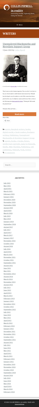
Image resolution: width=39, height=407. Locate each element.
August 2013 (8, 285)
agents (7, 129)
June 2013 (7, 290)
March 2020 (8, 213)
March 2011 (8, 356)
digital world (8, 132)
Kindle (5, 147)
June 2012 (7, 315)
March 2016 (8, 255)
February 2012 (9, 326)
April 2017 (7, 233)
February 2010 (9, 392)
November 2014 (10, 274)
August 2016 (8, 246)
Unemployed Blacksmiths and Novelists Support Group (19, 45)
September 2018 (10, 224)
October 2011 (9, 337)
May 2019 (7, 219)
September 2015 (10, 263)
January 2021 (9, 197)
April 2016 (7, 252)
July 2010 (7, 378)
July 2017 (7, 230)
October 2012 (9, 307)
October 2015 (9, 260)
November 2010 (10, 367)
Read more (19, 114)
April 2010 (7, 386)
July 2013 (7, 287)
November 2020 (10, 202)
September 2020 (10, 205)
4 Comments (10, 153)
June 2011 (7, 348)
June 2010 (7, 381)
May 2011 (7, 351)
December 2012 (9, 304)
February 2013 (9, 298)
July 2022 (7, 183)
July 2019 (7, 216)
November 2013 (10, 282)
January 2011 (9, 362)
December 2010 (9, 364)
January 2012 (9, 329)
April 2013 (7, 293)
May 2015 (7, 271)
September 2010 (10, 373)
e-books (20, 141)
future (26, 141)
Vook (22, 150)
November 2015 (10, 257)
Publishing (14, 135)
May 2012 (7, 318)
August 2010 (8, 375)
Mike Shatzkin (14, 147)
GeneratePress (19, 404)
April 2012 (7, 320)
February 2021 (9, 194)
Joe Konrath (30, 144)
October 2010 (9, 370)
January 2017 (9, 238)
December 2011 (9, 331)
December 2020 (9, 200)
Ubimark (15, 150)
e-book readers (20, 132)
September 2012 (10, 309)
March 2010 (8, 389)
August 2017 (8, 227)
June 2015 (7, 268)
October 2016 (9, 244)
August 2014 (8, 277)
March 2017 (8, 235)
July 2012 (7, 312)
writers (28, 150)
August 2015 (8, 266)
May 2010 (7, 384)
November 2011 (10, 334)
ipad (22, 144)
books (27, 129)
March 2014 (8, 279)
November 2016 (10, 241)
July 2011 (7, 345)
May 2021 (7, 186)
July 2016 (7, 249)
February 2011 (9, 359)
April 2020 (7, 211)
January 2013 (9, 301)
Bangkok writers (18, 129)
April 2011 (7, 353)
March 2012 (8, 323)
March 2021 (8, 191)
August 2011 (8, 342)
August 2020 (8, 208)
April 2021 (7, 189)
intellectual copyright (11, 144)
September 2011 (10, 340)
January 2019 (9, 222)
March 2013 (8, 296)
